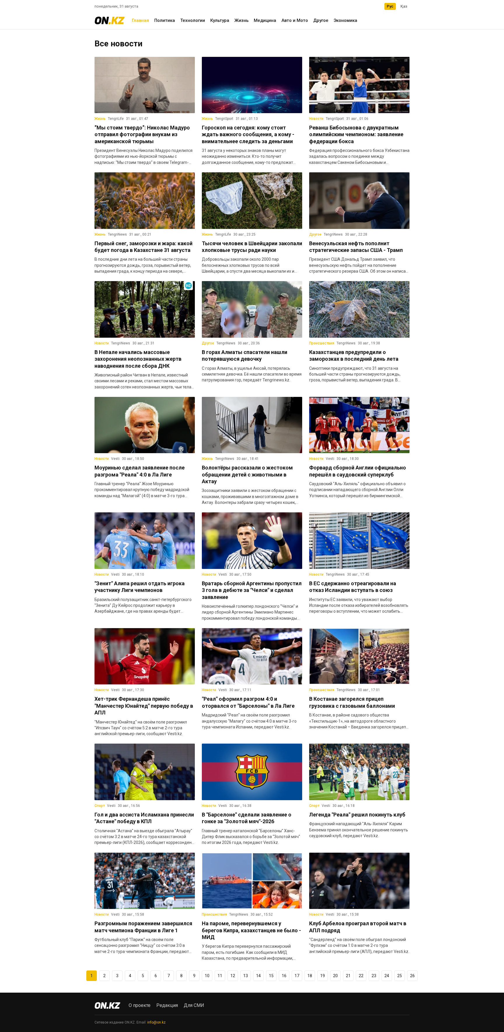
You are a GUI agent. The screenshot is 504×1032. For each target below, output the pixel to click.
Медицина (265, 20)
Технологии (192, 20)
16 (284, 975)
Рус (390, 6)
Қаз (403, 6)
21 (348, 975)
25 (399, 975)
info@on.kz (156, 1022)
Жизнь (242, 20)
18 (309, 975)
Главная (140, 20)
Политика (164, 20)
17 (297, 975)
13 (245, 975)
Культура (219, 20)
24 (386, 975)
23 (374, 975)
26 (412, 975)
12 (232, 975)
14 (258, 975)
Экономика (345, 20)
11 (220, 975)
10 (207, 975)
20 (335, 975)
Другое (320, 20)
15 (271, 975)
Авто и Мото (294, 20)
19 (322, 975)
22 (361, 975)
